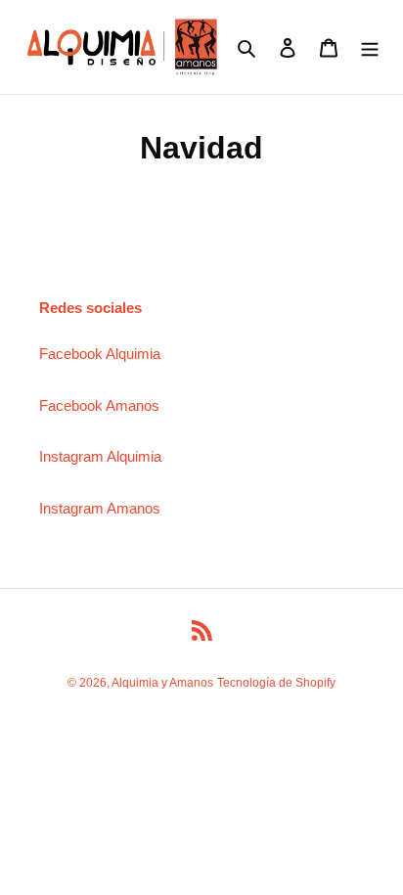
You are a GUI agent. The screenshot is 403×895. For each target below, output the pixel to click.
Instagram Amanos (99, 508)
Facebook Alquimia (99, 353)
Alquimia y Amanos (162, 683)
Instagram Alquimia (100, 456)
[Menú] (369, 47)
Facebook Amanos (99, 405)
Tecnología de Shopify (276, 683)
